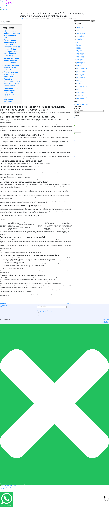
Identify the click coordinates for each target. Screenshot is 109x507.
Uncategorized (80, 95)
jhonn (5, 22)
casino (78, 51)
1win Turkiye (79, 35)
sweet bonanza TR (80, 92)
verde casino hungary (81, 97)
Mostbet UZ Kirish (80, 71)
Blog (74, 104)
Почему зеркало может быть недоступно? (11, 74)
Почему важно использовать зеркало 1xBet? (10, 42)
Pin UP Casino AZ (80, 77)
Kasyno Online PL (80, 62)
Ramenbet (78, 85)
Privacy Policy (105, 319)
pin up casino (79, 75)
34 (77, 42)
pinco (77, 80)
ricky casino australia (81, 86)
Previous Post (3, 303)
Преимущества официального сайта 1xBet (10, 54)
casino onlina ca (80, 54)
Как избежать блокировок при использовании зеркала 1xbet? (11, 89)
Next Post (69, 303)
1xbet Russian (79, 41)
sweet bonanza (80, 91)
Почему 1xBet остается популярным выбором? (9, 98)
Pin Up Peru (79, 79)
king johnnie (79, 63)
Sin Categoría (25, 18)
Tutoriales (10, 3)
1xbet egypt (79, 39)
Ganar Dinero (79, 60)
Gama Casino (79, 59)
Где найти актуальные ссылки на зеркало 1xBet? (12, 81)
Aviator (78, 44)
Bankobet (78, 45)
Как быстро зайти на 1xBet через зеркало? (11, 67)
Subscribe (76, 112)
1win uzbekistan (80, 36)
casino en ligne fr (80, 53)
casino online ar (80, 56)
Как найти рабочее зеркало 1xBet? (12, 48)
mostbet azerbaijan (81, 66)
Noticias (78, 72)
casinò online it (80, 57)
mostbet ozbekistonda (81, 68)
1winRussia (79, 38)
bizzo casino (79, 50)
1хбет (28, 125)
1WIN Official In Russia (81, 33)
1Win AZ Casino (80, 27)
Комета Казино (80, 98)
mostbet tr (78, 69)
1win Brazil (78, 30)
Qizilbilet (78, 83)
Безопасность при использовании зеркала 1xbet (11, 60)
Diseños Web (11, 2)
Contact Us (105, 322)
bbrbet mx (78, 48)
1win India (78, 32)
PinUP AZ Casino (80, 82)
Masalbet (78, 65)
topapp (83, 104)
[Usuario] (6, 5)
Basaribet (78, 47)
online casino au (80, 74)
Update (87, 104)
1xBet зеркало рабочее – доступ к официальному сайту (12, 34)
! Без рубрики (79, 26)
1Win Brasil (79, 29)
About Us (104, 321)
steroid (78, 89)
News (78, 104)
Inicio (9, 0)
